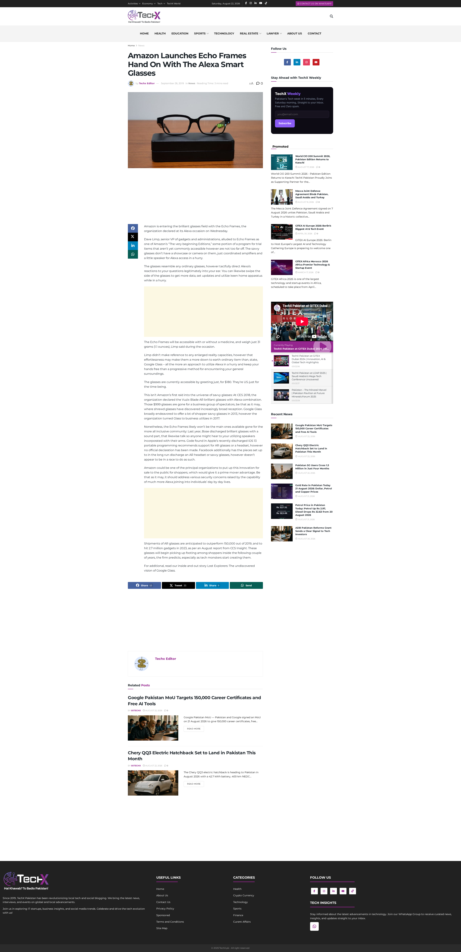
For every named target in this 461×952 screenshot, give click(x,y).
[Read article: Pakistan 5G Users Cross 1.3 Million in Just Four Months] (282, 471)
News (141, 45)
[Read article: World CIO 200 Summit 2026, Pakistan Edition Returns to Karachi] (282, 162)
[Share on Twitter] (133, 237)
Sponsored (163, 915)
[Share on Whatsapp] (133, 254)
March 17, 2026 (305, 272)
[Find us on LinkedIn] (333, 891)
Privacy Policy (165, 908)
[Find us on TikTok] (352, 891)
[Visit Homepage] (144, 16)
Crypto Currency (243, 895)
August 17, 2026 (305, 167)
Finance (238, 915)
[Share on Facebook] (133, 228)
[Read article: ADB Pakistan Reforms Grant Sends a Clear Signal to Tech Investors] (282, 534)
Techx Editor (147, 83)
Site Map (161, 928)
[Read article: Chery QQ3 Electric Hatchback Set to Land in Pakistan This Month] (153, 783)
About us (294, 33)
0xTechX (136, 710)
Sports (200, 33)
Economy (147, 3)
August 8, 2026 (305, 202)
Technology (224, 33)
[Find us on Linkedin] (297, 62)
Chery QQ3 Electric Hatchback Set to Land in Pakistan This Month (311, 448)
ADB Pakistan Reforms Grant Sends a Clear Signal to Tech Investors (313, 531)
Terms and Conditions (170, 921)
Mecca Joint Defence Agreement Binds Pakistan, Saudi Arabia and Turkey (311, 194)
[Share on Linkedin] (133, 245)
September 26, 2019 (172, 83)
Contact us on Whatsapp (315, 3)
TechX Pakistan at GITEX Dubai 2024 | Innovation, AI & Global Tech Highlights (325, 348)
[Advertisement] (195, 199)
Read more (195, 728)
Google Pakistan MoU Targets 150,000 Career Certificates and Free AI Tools (313, 428)
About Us (162, 895)
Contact (314, 33)
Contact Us (163, 902)
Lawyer (273, 33)
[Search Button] (331, 16)
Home (144, 33)
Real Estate (249, 33)
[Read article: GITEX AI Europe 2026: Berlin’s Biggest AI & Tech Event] (282, 232)
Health (160, 33)
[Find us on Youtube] (316, 62)
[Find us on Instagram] (306, 62)
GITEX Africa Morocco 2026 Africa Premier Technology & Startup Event (312, 264)
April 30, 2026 (304, 233)
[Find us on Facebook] (287, 62)
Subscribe (285, 123)
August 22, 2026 (153, 710)
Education (179, 33)
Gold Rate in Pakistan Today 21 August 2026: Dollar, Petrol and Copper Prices (313, 488)
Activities (133, 3)
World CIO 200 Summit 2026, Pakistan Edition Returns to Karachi (312, 159)
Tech (159, 3)
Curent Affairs (242, 921)
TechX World (173, 3)
